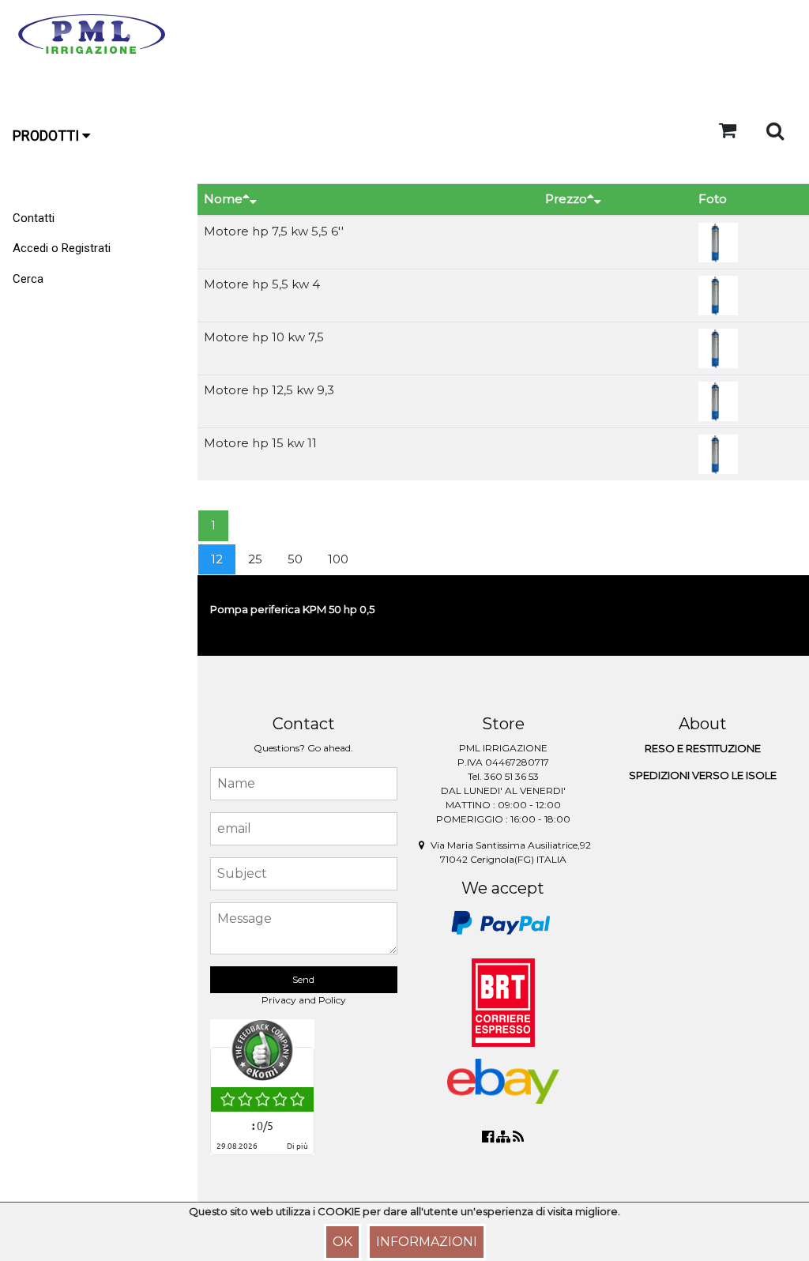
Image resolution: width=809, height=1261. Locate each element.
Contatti (34, 218)
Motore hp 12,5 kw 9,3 (269, 389)
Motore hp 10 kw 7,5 (264, 336)
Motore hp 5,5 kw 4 (262, 284)
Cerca (28, 279)
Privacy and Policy (304, 1000)
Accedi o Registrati (62, 248)
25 (255, 559)
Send (303, 979)
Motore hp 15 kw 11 (260, 442)
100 (338, 559)
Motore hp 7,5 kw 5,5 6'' (274, 231)
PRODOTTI (47, 135)
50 (295, 559)
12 (217, 559)
